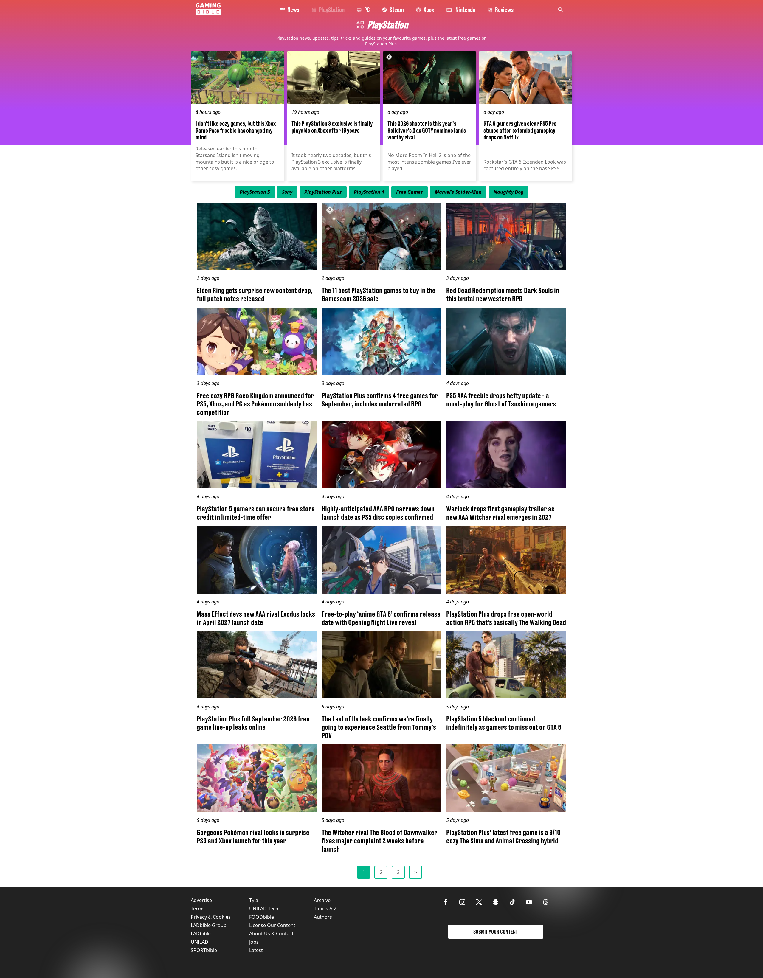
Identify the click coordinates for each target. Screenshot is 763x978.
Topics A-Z (325, 908)
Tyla (253, 900)
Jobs (254, 942)
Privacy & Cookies (211, 917)
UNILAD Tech (263, 908)
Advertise (201, 900)
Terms (198, 908)
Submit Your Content (495, 932)
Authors (323, 917)
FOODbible (261, 917)
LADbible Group (209, 925)
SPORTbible (204, 950)
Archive (322, 900)
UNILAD (199, 942)
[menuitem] (255, 192)
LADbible (201, 933)
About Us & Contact (271, 933)
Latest (256, 950)
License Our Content (272, 925)
